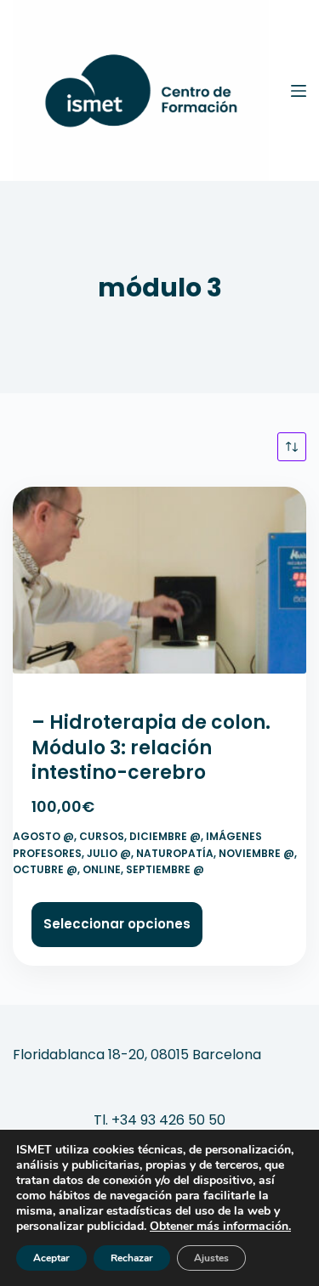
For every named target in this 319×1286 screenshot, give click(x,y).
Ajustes (211, 1258)
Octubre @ (45, 869)
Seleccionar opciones (117, 924)
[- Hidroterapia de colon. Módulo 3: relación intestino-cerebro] (159, 588)
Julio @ (109, 853)
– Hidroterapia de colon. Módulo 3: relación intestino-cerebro (151, 747)
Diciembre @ (165, 836)
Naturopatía (175, 853)
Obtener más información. (220, 1226)
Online (102, 869)
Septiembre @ (165, 869)
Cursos (101, 836)
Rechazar (132, 1258)
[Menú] (298, 91)
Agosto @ (43, 836)
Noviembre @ (256, 853)
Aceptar (51, 1258)
